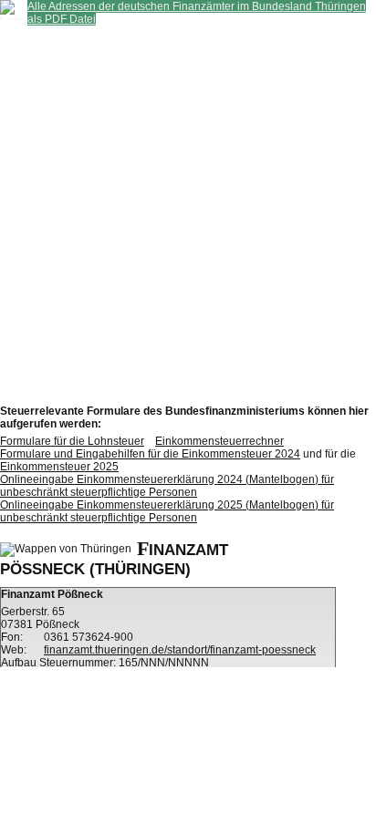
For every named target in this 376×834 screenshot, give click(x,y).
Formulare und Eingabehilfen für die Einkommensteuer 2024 (150, 454)
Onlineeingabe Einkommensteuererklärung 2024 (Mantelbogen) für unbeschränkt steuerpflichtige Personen (167, 486)
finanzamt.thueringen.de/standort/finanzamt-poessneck (180, 650)
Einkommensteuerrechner (219, 441)
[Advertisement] (188, 213)
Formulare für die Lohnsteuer (72, 441)
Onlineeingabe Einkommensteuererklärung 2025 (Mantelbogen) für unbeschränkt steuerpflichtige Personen (167, 511)
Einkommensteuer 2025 (59, 466)
